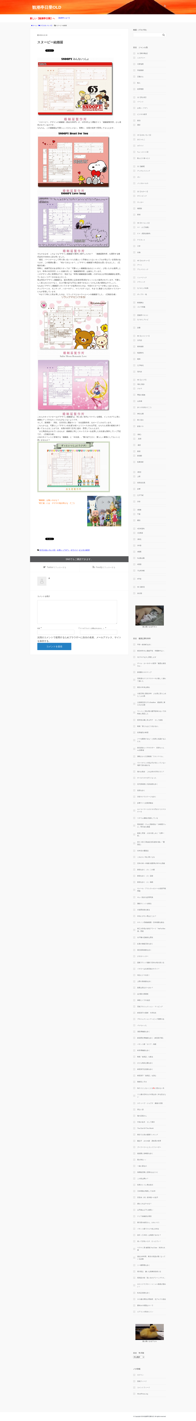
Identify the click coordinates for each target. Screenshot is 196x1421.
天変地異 (140, 64)
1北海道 (140, 533)
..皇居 (139, 439)
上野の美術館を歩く (144, 981)
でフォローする (56, 567)
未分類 (139, 593)
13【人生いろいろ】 (47, 550)
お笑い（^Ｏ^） (63, 550)
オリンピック (142, 196)
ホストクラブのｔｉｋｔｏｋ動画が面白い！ (151, 1285)
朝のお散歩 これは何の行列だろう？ (150, 771)
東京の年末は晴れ (143, 687)
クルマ (139, 388)
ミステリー (141, 58)
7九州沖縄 (141, 571)
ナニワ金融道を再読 (144, 1216)
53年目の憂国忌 (143, 851)
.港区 (139, 445)
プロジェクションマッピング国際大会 (150, 1019)
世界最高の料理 (142, 732)
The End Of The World (145, 1128)
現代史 (139, 372)
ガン (138, 177)
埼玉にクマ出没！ (143, 975)
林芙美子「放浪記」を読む (146, 1075)
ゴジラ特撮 (141, 307)
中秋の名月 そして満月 (146, 1122)
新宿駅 (139, 456)
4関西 (139, 552)
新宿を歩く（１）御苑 (145, 882)
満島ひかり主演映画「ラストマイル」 (150, 756)
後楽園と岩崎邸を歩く (145, 1153)
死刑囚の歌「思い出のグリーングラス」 (151, 1278)
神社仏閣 (140, 414)
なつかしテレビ (142, 319)
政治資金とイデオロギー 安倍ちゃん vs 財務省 (150, 749)
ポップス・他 (142, 294)
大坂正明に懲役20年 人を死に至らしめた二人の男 (151, 695)
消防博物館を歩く (143, 1031)
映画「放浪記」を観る (145, 1057)
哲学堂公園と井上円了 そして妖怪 (150, 720)
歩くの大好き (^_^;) (144, 407)
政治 (138, 120)
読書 (138, 328)
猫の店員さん (142, 1116)
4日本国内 (141, 529)
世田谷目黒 (141, 483)
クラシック (141, 282)
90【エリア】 (142, 380)
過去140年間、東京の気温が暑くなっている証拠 (151, 1258)
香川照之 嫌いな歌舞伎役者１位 (149, 1271)
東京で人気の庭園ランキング (147, 1135)
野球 (138, 215)
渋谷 (138, 501)
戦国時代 (140, 353)
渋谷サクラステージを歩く (146, 797)
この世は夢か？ (142, 1178)
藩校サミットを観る (144, 903)
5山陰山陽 (141, 558)
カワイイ (74, 550)
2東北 (139, 539)
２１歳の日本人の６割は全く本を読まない (151, 1095)
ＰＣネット (141, 240)
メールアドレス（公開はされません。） (92, 628)
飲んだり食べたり (143, 158)
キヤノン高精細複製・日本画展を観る (150, 922)
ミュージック (142, 277)
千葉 (138, 514)
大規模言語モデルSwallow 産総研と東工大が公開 (151, 703)
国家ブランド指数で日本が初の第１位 (150, 962)
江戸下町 (140, 495)
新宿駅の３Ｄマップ (144, 672)
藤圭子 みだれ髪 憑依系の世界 (149, 1141)
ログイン (140, 1375)
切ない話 (140, 1109)
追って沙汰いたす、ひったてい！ (149, 1241)
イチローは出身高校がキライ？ (148, 969)
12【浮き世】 (142, 97)
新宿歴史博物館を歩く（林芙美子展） (150, 1038)
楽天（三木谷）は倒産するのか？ (149, 1235)
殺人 (138, 83)
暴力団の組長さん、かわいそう (148, 1222)
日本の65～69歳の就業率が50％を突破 (151, 863)
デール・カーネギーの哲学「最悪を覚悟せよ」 (151, 664)
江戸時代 (140, 365)
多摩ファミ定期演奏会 (145, 803)
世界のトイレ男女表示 (145, 1185)
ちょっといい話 (142, 152)
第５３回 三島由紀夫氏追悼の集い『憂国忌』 (151, 843)
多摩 (138, 489)
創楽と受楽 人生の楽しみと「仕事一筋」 (150, 834)
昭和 (138, 359)
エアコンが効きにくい (145, 1312)
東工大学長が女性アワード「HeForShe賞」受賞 (151, 930)
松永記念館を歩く (143, 1293)
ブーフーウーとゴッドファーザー (149, 1147)
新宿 (138, 451)
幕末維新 (140, 346)
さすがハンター (142, 956)
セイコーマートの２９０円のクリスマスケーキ (151, 810)
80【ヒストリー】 (143, 336)
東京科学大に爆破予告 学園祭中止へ (150, 651)
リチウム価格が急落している (147, 818)
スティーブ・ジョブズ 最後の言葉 (150, 1103)
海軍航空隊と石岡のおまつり (147, 1172)
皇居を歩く (141, 790)
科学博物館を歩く (143, 1050)
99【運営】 (141, 587)
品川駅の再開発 (142, 994)
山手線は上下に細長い (145, 1210)
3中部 (139, 545)
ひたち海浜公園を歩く (145, 1063)
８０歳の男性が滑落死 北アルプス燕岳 (151, 1299)
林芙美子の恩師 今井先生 (146, 1013)
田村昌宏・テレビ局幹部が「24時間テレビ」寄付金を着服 (151, 825)
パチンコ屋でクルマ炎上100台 (148, 1229)
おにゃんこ (141, 139)
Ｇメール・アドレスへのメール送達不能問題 (151, 890)
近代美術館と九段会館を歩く (147, 784)
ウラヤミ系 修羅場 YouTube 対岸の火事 (151, 1249)
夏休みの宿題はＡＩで (145, 1305)
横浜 (138, 520)
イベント (140, 102)
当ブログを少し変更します (146, 657)
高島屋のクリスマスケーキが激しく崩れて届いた (151, 680)
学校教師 (140, 70)
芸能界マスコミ (142, 315)
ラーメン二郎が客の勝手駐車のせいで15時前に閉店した (151, 712)
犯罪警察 (140, 89)
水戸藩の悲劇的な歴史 (145, 937)
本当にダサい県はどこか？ (146, 916)
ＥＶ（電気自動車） (144, 233)
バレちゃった (142, 1025)
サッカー (140, 202)
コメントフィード (143, 1387)
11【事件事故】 (142, 53)
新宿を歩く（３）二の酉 (146, 870)
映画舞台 (140, 303)
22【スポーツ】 (143, 191)
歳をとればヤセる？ (144, 1204)
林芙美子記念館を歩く (145, 1069)
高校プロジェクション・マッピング (150, 1006)
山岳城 (139, 401)
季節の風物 (141, 395)
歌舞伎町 (140, 462)
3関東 (139, 510)
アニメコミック (142, 269)
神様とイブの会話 (143, 1000)
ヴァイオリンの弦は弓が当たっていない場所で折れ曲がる (151, 764)
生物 (138, 252)
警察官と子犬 (142, 1082)
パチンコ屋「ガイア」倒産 (146, 1044)
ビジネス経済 (84, 550)
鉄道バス (140, 426)
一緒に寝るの (142, 1166)
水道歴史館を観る (143, 910)
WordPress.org (142, 1394)
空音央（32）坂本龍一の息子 (147, 1197)
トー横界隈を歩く (143, 1265)
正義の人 (140, 77)
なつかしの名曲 (142, 288)
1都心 (139, 434)
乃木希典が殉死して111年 (146, 1191)
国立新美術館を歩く (144, 950)
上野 (138, 476)
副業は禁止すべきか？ (145, 988)
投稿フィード (142, 1381)
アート (139, 265)
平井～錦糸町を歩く (144, 644)
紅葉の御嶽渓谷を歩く (145, 944)
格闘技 (139, 208)
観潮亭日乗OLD (46, 7)
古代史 (139, 340)
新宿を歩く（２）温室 (145, 876)
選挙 (138, 125)
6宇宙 (139, 579)
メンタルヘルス (142, 183)
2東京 (139, 472)
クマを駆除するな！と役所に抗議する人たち (151, 740)
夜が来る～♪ (141, 1160)
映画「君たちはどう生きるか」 (148, 726)
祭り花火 (140, 420)
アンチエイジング (143, 171)
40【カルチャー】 (143, 260)
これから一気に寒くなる (146, 857)
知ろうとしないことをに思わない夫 (150, 1088)
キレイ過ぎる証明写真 (145, 897)
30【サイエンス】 (143, 223)
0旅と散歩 (141, 384)
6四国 (139, 564)
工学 (138, 246)
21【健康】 (141, 166)
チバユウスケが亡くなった (146, 778)
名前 (38, 628)
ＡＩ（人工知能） (143, 227)
